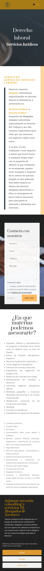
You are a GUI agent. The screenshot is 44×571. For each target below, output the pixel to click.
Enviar (29, 298)
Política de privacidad (21, 292)
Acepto (22, 552)
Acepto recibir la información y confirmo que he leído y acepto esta (21, 289)
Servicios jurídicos (18, 109)
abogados (14, 93)
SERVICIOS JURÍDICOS (12, 78)
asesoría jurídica (17, 112)
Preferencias (22, 565)
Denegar (22, 559)
